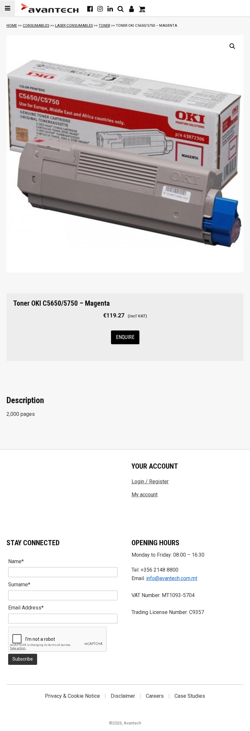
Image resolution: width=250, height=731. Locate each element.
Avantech (132, 723)
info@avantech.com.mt (171, 578)
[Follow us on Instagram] (100, 8)
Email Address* (26, 608)
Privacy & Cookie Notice (72, 696)
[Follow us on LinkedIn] (110, 8)
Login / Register (150, 481)
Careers (155, 696)
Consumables (36, 25)
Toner (104, 25)
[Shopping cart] (142, 8)
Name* (16, 561)
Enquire (125, 337)
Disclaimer (123, 696)
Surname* (19, 584)
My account (145, 494)
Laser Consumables (74, 25)
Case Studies (189, 696)
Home (12, 25)
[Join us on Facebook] (90, 8)
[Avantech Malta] (49, 8)
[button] (232, 46)
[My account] (131, 8)
